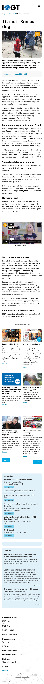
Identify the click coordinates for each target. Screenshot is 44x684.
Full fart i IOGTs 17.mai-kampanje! (32, 432)
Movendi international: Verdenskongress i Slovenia (21, 505)
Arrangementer (9, 487)
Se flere (38, 462)
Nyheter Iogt (12, 14)
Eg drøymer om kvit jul (31, 344)
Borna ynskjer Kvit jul (10, 344)
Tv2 (32, 120)
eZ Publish (33, 675)
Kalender (8, 476)
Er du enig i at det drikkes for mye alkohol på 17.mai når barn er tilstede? (11, 391)
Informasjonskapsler (22, 677)
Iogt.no (5, 14)
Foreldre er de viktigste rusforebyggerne (32, 389)
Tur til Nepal (9, 530)
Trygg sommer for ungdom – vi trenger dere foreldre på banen (21, 590)
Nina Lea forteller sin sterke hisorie (18, 480)
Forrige (6, 460)
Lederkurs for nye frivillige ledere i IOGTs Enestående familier (20, 518)
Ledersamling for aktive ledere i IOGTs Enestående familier (19, 492)
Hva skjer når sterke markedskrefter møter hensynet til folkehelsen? (20, 555)
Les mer (4, 363)
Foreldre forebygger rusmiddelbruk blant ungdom (10, 433)
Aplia (18, 675)
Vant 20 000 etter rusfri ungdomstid (19, 570)
